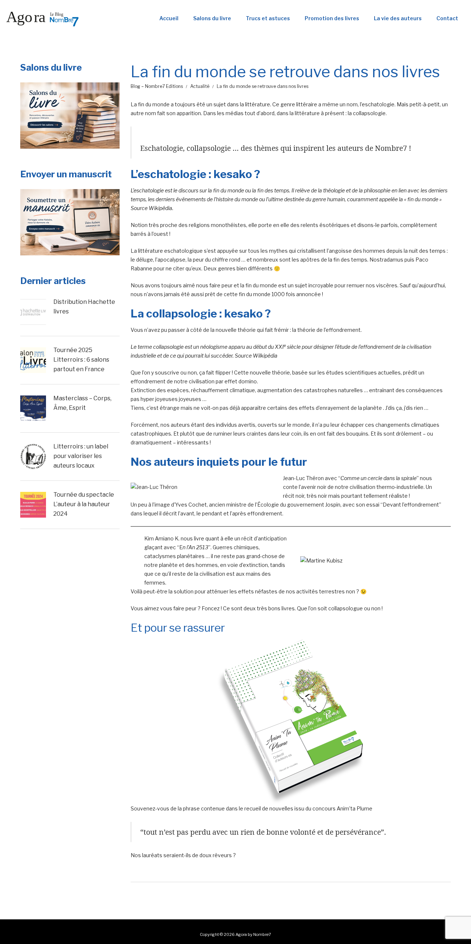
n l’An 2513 (195, 547)
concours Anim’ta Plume (342, 808)
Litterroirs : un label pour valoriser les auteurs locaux (80, 456)
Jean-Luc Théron (303, 478)
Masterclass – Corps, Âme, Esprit (82, 403)
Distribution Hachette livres (84, 306)
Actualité (199, 86)
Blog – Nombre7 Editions (157, 86)
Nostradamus (386, 259)
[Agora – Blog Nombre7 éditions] (42, 18)
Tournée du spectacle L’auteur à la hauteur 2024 (83, 504)
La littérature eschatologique (167, 251)
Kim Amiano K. (162, 538)
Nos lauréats (146, 855)
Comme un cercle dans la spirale (378, 478)
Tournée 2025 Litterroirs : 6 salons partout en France (81, 359)
